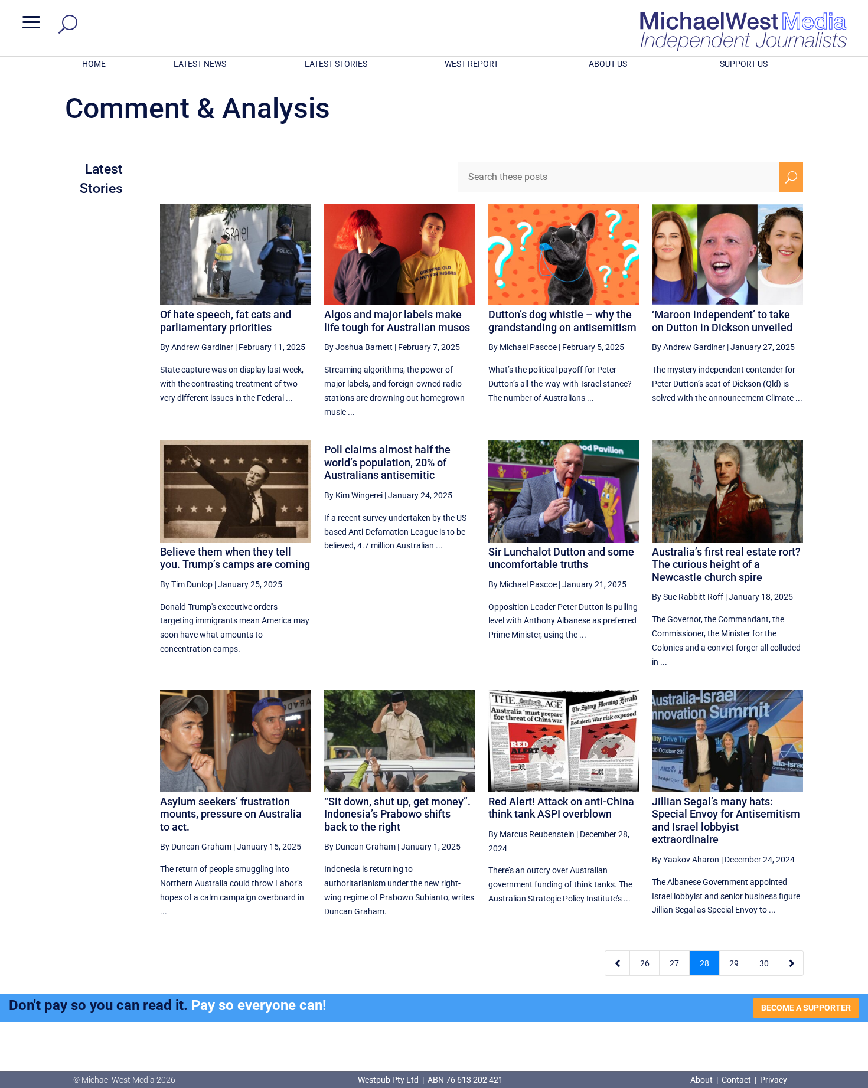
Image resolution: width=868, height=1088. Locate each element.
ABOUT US (608, 63)
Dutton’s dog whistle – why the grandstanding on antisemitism (562, 321)
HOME (94, 63)
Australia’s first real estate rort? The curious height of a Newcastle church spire (726, 564)
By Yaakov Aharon (685, 859)
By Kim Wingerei (353, 495)
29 (734, 963)
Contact (736, 1079)
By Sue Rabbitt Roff (687, 597)
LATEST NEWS (200, 63)
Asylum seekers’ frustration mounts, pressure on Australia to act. (231, 814)
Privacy (773, 1079)
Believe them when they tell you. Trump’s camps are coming (235, 558)
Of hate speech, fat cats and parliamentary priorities (225, 321)
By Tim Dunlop (186, 584)
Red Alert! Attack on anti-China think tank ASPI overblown (561, 808)
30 (764, 963)
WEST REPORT (471, 63)
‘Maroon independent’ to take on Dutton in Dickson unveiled (722, 321)
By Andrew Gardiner (196, 347)
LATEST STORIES (336, 63)
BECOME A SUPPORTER (806, 1007)
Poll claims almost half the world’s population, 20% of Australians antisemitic (387, 462)
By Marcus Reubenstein (531, 834)
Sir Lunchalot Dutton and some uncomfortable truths (561, 558)
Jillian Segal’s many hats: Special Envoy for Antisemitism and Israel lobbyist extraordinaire (726, 820)
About (702, 1079)
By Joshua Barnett (358, 347)
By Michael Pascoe (522, 347)
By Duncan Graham (195, 846)
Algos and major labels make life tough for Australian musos (397, 321)
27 (674, 963)
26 (645, 963)
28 (704, 963)
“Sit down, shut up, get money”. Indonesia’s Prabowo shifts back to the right (397, 814)
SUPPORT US (744, 63)
